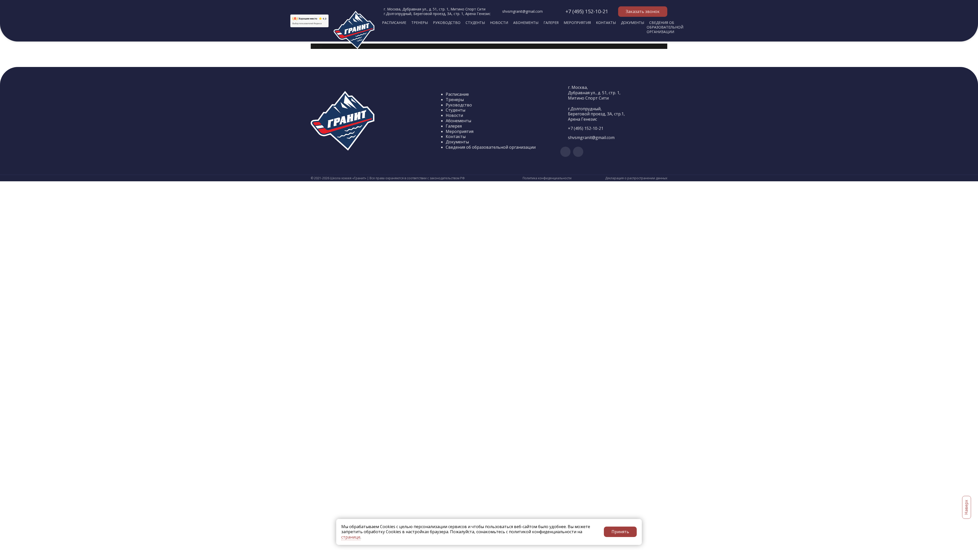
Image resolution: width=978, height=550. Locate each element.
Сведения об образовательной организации (665, 27)
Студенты (475, 22)
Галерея (551, 22)
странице (350, 537)
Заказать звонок (643, 11)
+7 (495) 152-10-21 (586, 11)
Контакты (606, 22)
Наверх (966, 507)
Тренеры (419, 22)
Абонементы (525, 22)
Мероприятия (577, 22)
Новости (499, 22)
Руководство (446, 22)
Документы (632, 22)
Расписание (394, 22)
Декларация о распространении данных (636, 178)
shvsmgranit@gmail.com (522, 11)
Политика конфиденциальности (547, 178)
